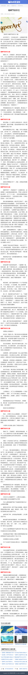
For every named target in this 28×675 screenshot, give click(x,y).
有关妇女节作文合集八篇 (21, 661)
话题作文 (13, 5)
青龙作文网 (12, 673)
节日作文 (20, 5)
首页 (8, 5)
